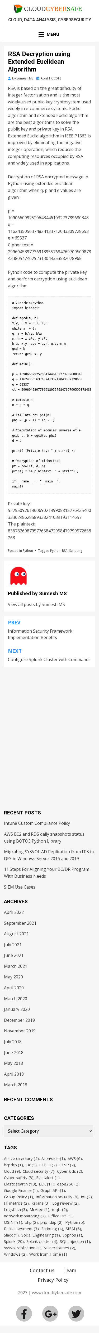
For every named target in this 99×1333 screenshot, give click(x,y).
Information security (57, 1196)
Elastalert (48, 1177)
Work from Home (48, 1254)
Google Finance (21, 1190)
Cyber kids (69, 1171)
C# (31, 1164)
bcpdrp (13, 1164)
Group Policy (18, 1196)
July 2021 (13, 945)
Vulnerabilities (59, 1247)
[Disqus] (49, 733)
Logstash (15, 1209)
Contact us (42, 1270)
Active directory (21, 1158)
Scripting (75, 550)
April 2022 (14, 912)
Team (69, 1270)
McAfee (39, 1209)
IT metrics (16, 1203)
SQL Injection (75, 1241)
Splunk (14, 1241)
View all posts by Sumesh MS (36, 604)
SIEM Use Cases (19, 887)
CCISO (48, 1164)
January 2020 (17, 1009)
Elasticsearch (20, 1184)
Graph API (52, 1190)
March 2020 (15, 999)
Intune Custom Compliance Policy (37, 823)
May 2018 (13, 1063)
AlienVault (53, 1158)
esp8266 (68, 1184)
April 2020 (14, 988)
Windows (15, 1254)
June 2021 (13, 955)
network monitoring (25, 1215)
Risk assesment (21, 1228)
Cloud (12, 1171)
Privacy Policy (53, 1280)
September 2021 (20, 923)
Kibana (40, 1203)
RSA (65, 550)
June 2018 (13, 1053)
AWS (75, 1158)
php (31, 1222)
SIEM (73, 1228)
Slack (11, 1235)
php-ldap (51, 1222)
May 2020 (13, 977)
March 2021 (15, 966)
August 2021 (16, 934)
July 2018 (13, 1042)
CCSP (67, 1164)
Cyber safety (19, 1177)
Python (28, 550)
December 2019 (19, 1020)
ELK (46, 1184)
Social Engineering (40, 1235)
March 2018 (15, 1085)
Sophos (72, 1235)
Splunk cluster (41, 1241)
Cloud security (38, 1171)
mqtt (59, 1209)
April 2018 (14, 1074)
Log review (65, 1203)
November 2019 (20, 1031)
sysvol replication (22, 1247)
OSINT (13, 1222)
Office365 (60, 1215)
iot (86, 1196)
